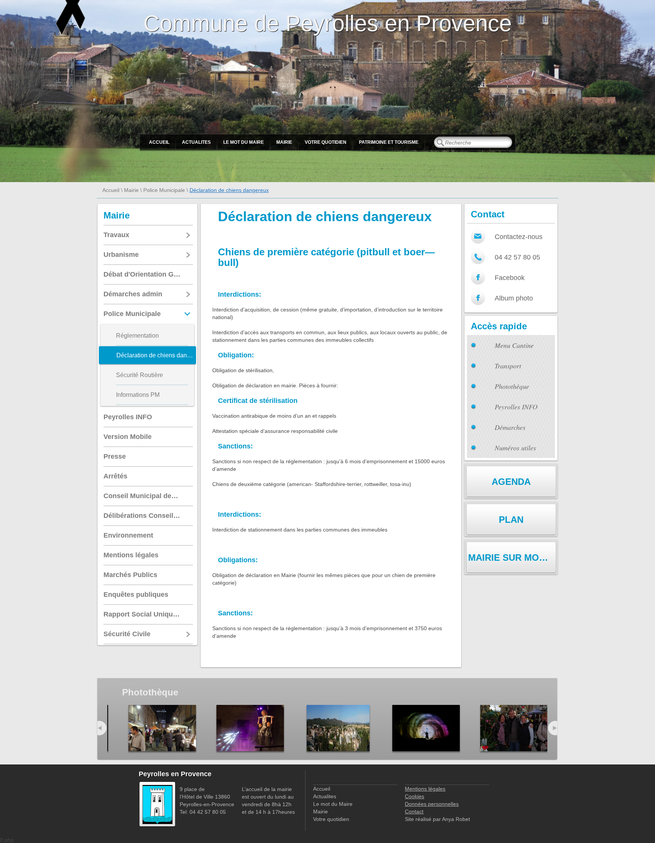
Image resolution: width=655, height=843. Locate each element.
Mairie (284, 142)
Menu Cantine (514, 345)
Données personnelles (432, 804)
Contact (414, 811)
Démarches (510, 427)
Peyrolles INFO (516, 406)
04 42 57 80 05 (517, 257)
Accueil (159, 142)
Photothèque (512, 386)
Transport (508, 365)
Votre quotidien (325, 142)
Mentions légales (425, 789)
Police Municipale (164, 190)
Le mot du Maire (243, 142)
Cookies (414, 796)
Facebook (510, 278)
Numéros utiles (515, 447)
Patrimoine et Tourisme (388, 142)
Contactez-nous (518, 237)
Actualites (196, 142)
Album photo (514, 298)
